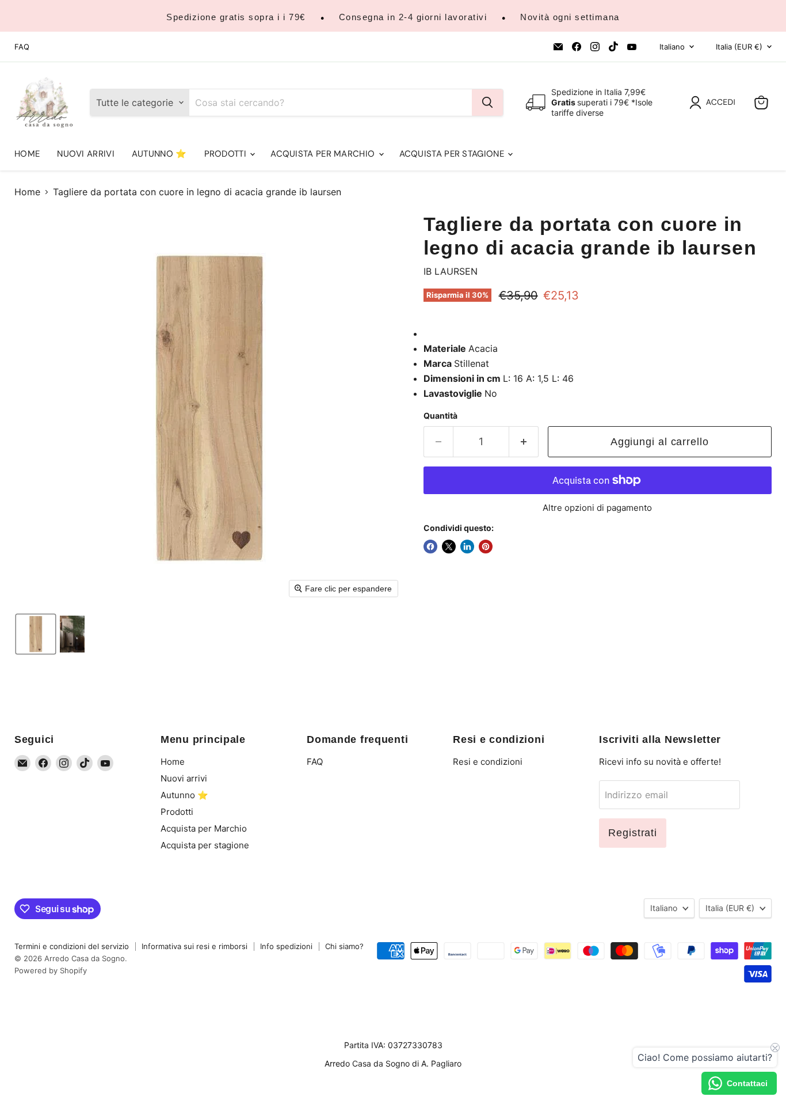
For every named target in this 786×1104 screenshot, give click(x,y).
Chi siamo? (344, 946)
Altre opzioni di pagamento (597, 508)
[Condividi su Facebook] (430, 546)
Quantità (440, 415)
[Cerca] (487, 102)
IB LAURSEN (450, 271)
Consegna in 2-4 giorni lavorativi (413, 17)
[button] (714, 102)
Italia (739, 46)
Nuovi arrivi (86, 154)
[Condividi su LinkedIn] (467, 546)
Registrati (632, 833)
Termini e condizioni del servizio (71, 946)
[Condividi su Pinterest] (486, 546)
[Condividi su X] (449, 546)
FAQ (21, 47)
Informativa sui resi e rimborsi (194, 946)
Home (27, 154)
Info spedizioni (286, 946)
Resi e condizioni (487, 761)
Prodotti (226, 154)
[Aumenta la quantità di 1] (524, 442)
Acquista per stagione (453, 154)
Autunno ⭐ (159, 154)
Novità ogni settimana (570, 17)
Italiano (672, 46)
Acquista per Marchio (323, 154)
